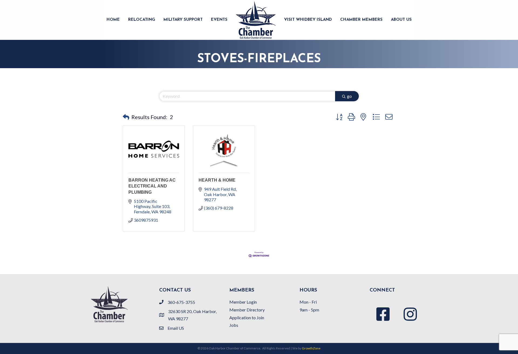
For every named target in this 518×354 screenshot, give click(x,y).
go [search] (349, 96)
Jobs (233, 325)
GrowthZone (311, 348)
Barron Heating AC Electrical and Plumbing (152, 186)
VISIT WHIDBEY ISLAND (308, 20)
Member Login (243, 301)
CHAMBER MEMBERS (361, 20)
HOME (113, 20)
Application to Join (246, 317)
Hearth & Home (217, 180)
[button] (126, 117)
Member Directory (247, 309)
